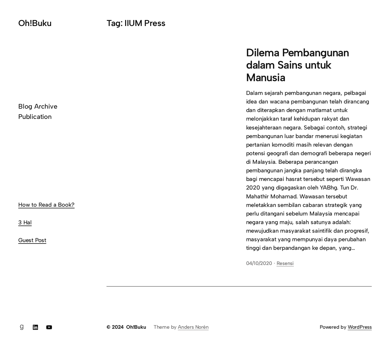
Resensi (285, 263)
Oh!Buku (35, 23)
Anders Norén (193, 327)
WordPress (360, 327)
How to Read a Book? (46, 204)
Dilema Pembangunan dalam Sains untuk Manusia (297, 65)
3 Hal (25, 222)
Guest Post (32, 240)
